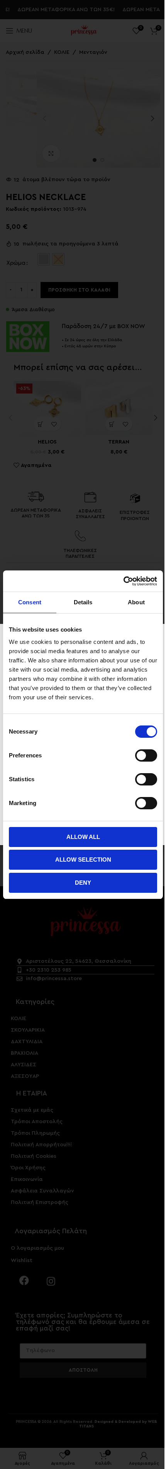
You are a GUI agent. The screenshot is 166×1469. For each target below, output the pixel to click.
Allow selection (83, 859)
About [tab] (136, 602)
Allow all (83, 837)
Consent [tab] (29, 602)
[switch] (146, 755)
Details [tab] (83, 602)
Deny (83, 882)
